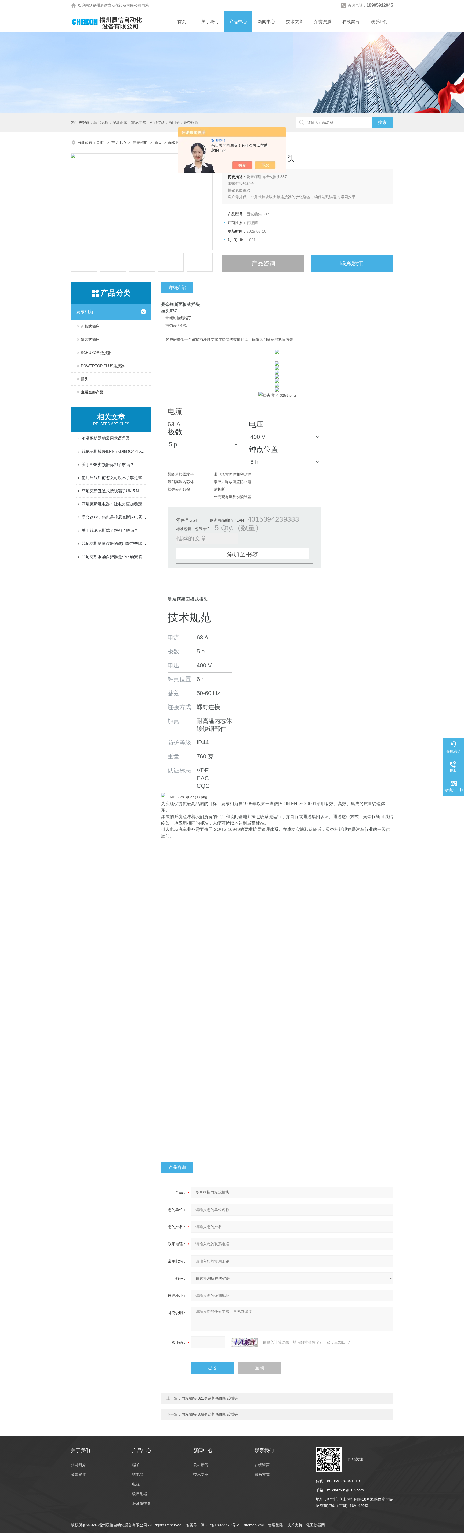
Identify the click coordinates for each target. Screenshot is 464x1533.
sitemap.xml (253, 1525)
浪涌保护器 (141, 1503)
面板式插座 (90, 326)
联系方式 (262, 1474)
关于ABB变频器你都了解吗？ (108, 464)
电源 (136, 1484)
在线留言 (351, 21)
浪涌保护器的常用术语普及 (106, 438)
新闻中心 (266, 21)
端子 (136, 1465)
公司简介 (78, 1465)
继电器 (137, 1474)
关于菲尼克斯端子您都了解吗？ (110, 530)
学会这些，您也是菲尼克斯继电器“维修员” (114, 517)
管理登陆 (275, 1525)
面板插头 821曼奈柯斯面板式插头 (210, 1398)
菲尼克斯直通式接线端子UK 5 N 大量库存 (114, 491)
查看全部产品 (92, 392)
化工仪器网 (315, 1525)
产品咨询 (263, 263)
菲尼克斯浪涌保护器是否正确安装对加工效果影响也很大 (114, 556)
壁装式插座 (90, 339)
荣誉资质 (322, 21)
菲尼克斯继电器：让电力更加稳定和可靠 (114, 504)
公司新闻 (200, 1465)
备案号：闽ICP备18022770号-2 (212, 1525)
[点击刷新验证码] (244, 1342)
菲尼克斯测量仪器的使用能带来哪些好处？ (114, 543)
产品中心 (238, 21)
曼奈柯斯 (140, 142)
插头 (158, 142)
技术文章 (294, 21)
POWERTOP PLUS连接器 (103, 366)
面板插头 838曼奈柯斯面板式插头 (210, 1414)
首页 (181, 21)
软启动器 (139, 1494)
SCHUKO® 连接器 (96, 352)
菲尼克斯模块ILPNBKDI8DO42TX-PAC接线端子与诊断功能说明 (114, 451)
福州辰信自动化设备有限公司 (117, 5)
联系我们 (379, 21)
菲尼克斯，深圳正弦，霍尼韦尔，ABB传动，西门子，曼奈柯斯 (145, 122)
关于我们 (210, 21)
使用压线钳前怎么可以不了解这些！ (114, 477)
